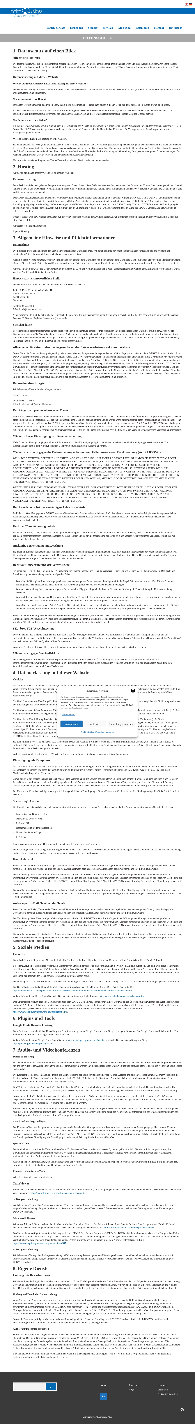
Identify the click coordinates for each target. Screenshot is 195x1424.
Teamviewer (134, 1385)
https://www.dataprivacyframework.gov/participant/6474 (40, 1243)
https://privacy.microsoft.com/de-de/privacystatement (129, 1227)
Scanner (93, 27)
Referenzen (142, 27)
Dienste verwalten (68, 715)
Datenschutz (99, 732)
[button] (133, 690)
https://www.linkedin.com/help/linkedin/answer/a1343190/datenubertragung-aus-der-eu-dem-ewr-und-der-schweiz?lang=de (72, 990)
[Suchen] (51, 1386)
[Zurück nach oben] (182, 1409)
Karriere (103, 1385)
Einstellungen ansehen (121, 724)
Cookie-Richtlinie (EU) (168, 1394)
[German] (191, 4)
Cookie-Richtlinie (87, 732)
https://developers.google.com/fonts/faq (86, 1040)
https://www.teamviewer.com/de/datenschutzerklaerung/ (57, 1193)
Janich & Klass (56, 27)
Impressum (110, 732)
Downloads (175, 27)
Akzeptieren (71, 724)
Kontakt (159, 27)
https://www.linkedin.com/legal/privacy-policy (121, 996)
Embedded (76, 27)
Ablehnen (95, 724)
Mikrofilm (124, 27)
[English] (187, 4)
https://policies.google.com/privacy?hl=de (33, 1043)
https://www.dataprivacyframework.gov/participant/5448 (40, 1012)
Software (108, 27)
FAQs (131, 1390)
